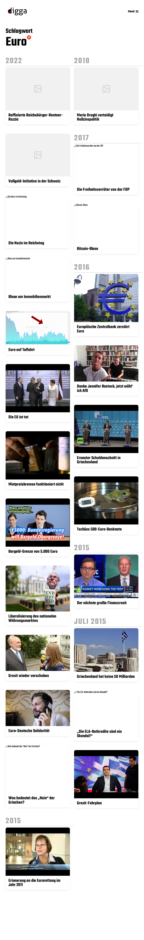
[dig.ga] (17, 11)
